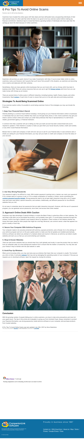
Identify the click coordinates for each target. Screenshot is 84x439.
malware (24, 255)
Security (16, 328)
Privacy (45, 431)
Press (61, 431)
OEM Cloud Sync (57, 429)
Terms (76, 429)
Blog (72, 429)
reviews (16, 97)
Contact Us (46, 429)
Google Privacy (54, 431)
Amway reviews (55, 89)
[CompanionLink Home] (11, 3)
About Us (66, 429)
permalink (36, 328)
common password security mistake (13, 198)
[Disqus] (40, 354)
